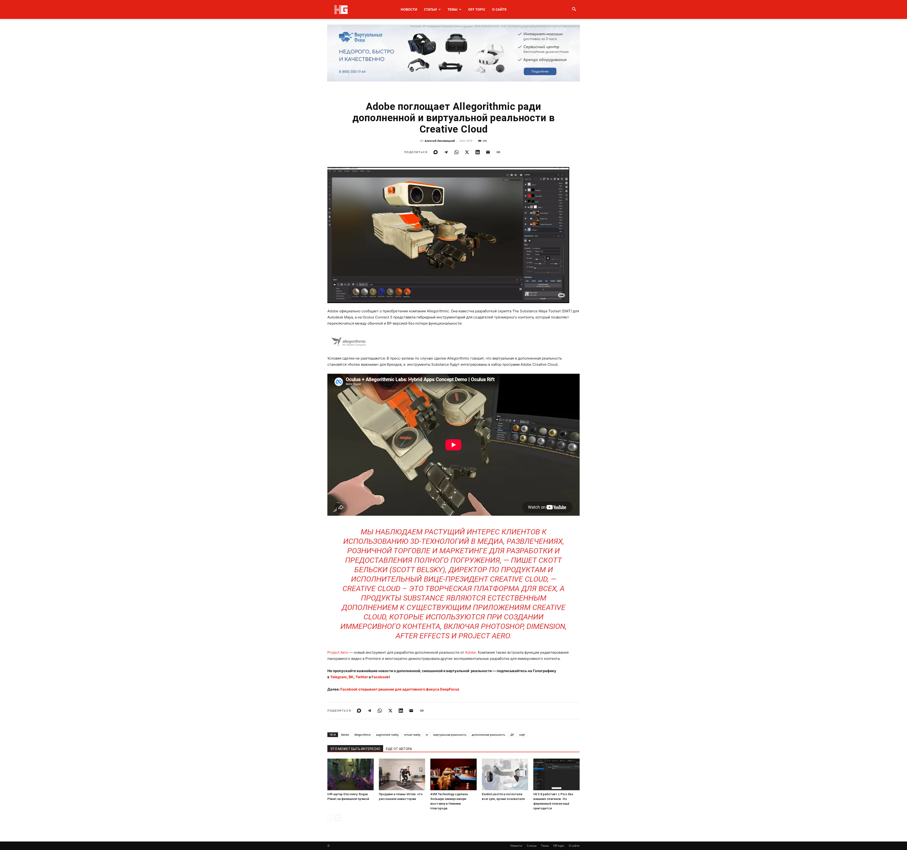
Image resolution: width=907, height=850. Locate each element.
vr (427, 734)
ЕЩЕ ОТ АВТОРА (399, 749)
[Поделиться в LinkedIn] (477, 152)
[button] (574, 10)
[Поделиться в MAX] (435, 152)
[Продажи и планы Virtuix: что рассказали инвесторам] (402, 774)
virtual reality (412, 734)
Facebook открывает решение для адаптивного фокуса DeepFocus (399, 689)
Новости (409, 9)
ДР (512, 734)
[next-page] (338, 818)
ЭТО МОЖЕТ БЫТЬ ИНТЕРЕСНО (355, 749)
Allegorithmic (362, 734)
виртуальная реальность (449, 734)
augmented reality (387, 734)
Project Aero (337, 652)
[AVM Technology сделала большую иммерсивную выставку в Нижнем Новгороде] (453, 774)
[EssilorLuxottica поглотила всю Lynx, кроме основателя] (505, 774)
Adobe (470, 652)
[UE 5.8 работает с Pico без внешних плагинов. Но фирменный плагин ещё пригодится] (556, 774)
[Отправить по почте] (487, 152)
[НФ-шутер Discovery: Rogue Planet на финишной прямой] (350, 774)
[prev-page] (330, 818)
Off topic (476, 9)
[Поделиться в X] (466, 152)
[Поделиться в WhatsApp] (456, 152)
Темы (453, 9)
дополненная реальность (488, 734)
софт (522, 734)
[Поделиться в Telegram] (445, 152)
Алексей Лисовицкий (440, 140)
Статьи (430, 9)
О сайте (499, 9)
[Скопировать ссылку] (498, 152)
